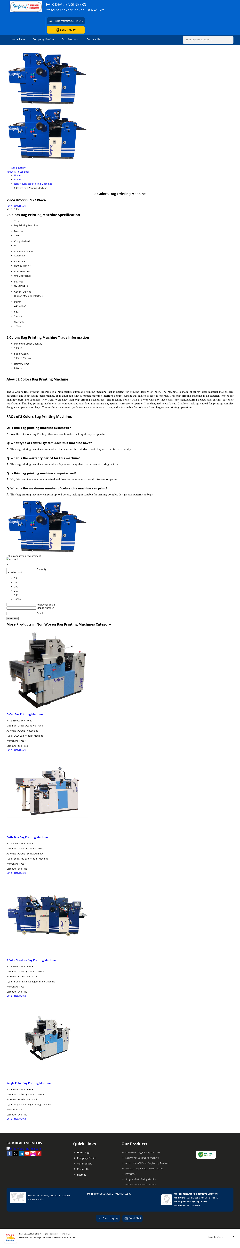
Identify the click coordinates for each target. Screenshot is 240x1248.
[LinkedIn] (21, 1155)
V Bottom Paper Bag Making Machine (144, 1168)
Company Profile (43, 39)
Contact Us (93, 39)
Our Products (70, 39)
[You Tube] (27, 1155)
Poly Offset (130, 1173)
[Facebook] (9, 1155)
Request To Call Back (18, 171)
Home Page (17, 39)
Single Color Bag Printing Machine (29, 1083)
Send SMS (135, 1218)
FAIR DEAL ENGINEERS (75, 7)
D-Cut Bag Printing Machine (25, 714)
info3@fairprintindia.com (25, 1148)
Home (17, 175)
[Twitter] (15, 1155)
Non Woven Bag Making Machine (142, 1157)
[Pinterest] (38, 1155)
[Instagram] (33, 1155)
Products (19, 179)
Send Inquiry (67, 29)
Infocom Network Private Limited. (61, 1237)
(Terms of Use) (65, 1233)
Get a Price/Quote (16, 205)
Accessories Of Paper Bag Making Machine (147, 1163)
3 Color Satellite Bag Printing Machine (31, 960)
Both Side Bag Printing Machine (27, 837)
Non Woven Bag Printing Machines (33, 183)
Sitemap (81, 1174)
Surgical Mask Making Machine (140, 1179)
